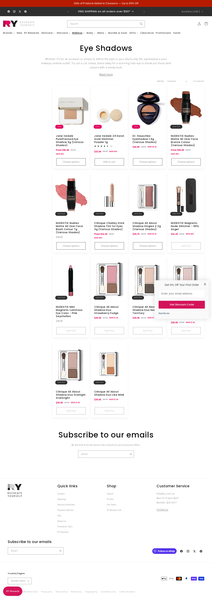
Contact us (162, 509)
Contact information (127, 591)
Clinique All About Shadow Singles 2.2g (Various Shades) (147, 226)
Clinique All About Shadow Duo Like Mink (109, 393)
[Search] (141, 23)
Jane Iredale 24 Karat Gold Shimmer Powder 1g (109, 139)
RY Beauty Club (114, 510)
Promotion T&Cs (65, 526)
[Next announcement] (144, 11)
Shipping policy (91, 591)
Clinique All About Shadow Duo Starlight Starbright (71, 395)
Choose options (71, 162)
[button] (9, 33)
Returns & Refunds (66, 504)
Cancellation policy (108, 591)
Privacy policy (46, 591)
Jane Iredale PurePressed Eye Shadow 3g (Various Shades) (70, 140)
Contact (61, 493)
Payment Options (65, 510)
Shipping (61, 499)
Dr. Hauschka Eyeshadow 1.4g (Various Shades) (145, 139)
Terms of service (62, 591)
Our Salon (111, 504)
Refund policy (76, 591)
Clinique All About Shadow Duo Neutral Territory (147, 310)
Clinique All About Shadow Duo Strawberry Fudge (106, 310)
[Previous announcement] (67, 11)
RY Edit (110, 499)
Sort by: (160, 81)
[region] (106, 3)
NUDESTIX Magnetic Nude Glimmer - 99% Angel (185, 226)
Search (110, 493)
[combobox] (106, 23)
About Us (61, 521)
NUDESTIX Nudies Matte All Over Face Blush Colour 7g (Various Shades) (69, 227)
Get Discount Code (182, 304)
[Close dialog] (205, 284)
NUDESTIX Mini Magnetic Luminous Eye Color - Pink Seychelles (69, 311)
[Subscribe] (130, 454)
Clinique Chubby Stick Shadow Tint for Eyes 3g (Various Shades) (109, 226)
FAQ (59, 515)
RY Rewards (63, 532)
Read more (106, 74)
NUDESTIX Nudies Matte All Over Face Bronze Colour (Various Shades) (184, 140)
